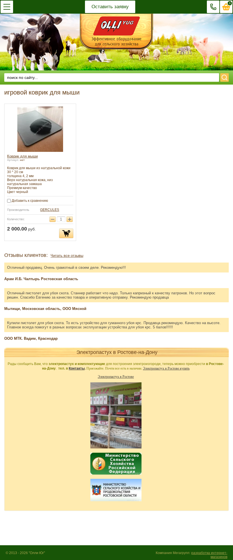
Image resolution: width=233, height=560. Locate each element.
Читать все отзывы (67, 255)
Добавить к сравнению (29, 201)
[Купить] (66, 233)
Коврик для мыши (22, 156)
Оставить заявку (110, 6)
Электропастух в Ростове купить (166, 368)
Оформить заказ (226, 7)
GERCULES (49, 210)
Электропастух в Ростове (116, 376)
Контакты (77, 368)
